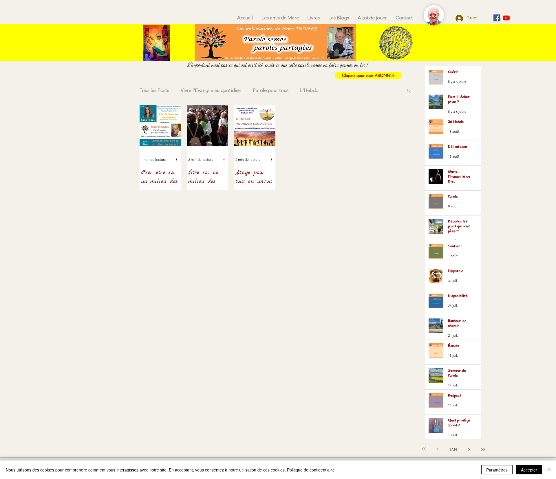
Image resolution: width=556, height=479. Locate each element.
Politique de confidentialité (311, 470)
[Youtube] (506, 17)
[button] (409, 91)
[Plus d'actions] (178, 159)
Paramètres (497, 470)
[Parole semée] (496, 17)
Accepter (529, 470)
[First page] (423, 449)
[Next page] (469, 449)
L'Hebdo (309, 90)
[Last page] (483, 449)
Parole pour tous (270, 90)
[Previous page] (437, 449)
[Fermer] (549, 469)
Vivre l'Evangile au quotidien (211, 90)
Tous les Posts (154, 90)
